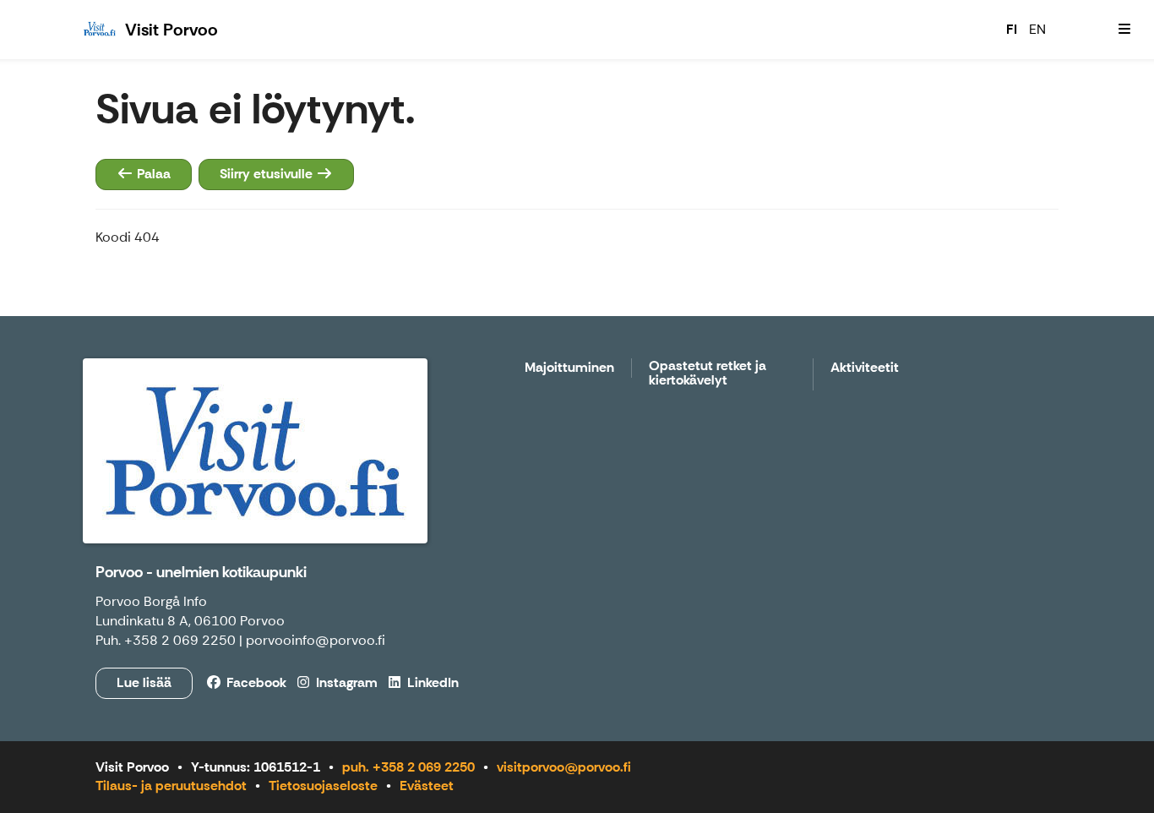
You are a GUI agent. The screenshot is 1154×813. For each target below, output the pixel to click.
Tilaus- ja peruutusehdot (171, 785)
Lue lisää (144, 682)
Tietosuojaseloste (323, 785)
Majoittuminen (569, 368)
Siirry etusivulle (268, 174)
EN (1037, 29)
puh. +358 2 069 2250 (408, 767)
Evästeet (427, 785)
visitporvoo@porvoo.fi (564, 767)
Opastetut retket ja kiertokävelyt (707, 374)
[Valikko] (1124, 29)
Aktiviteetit (864, 368)
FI (1011, 29)
